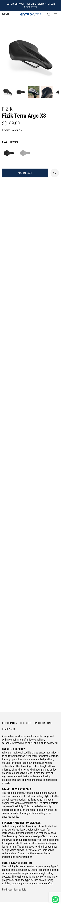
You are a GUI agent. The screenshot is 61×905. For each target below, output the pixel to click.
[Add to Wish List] (54, 173)
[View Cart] (55, 14)
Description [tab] (9, 723)
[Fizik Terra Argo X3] (30, 56)
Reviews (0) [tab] (9, 729)
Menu (5, 14)
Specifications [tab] (43, 723)
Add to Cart (25, 173)
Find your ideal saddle (14, 889)
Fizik (7, 109)
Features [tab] (25, 723)
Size (10, 141)
